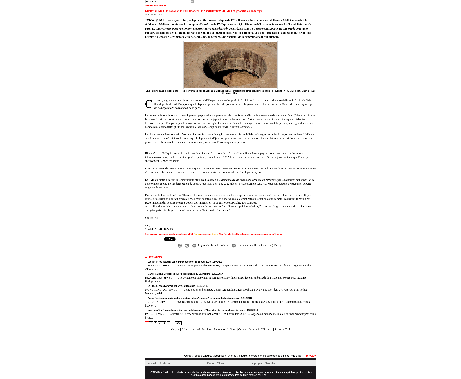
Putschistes (229, 234)
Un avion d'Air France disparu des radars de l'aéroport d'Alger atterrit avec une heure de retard (196, 310)
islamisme (206, 234)
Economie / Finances (260, 329)
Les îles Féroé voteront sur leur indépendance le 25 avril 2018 (179, 262)
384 (178, 323)
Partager (278, 245)
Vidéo (220, 363)
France (197, 234)
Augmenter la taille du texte (213, 245)
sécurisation (256, 234)
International (221, 329)
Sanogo (246, 234)
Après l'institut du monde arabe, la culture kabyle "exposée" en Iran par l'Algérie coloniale (193, 298)
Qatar (238, 234)
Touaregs (278, 234)
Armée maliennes (159, 234)
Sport (233, 329)
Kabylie (175, 329)
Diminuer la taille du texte (251, 245)
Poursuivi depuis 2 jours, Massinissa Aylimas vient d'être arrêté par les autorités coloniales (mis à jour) (231, 355)
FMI (191, 234)
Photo (210, 363)
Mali (221, 234)
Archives (165, 363)
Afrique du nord (191, 329)
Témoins (270, 363)
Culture (242, 329)
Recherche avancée (155, 5)
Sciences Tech (282, 329)
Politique (207, 329)
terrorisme (268, 234)
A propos (257, 363)
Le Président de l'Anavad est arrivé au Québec (171, 286)
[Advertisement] (187, 343)
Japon (215, 234)
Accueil (152, 363)
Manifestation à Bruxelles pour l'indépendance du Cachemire (178, 274)
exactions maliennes (178, 234)
